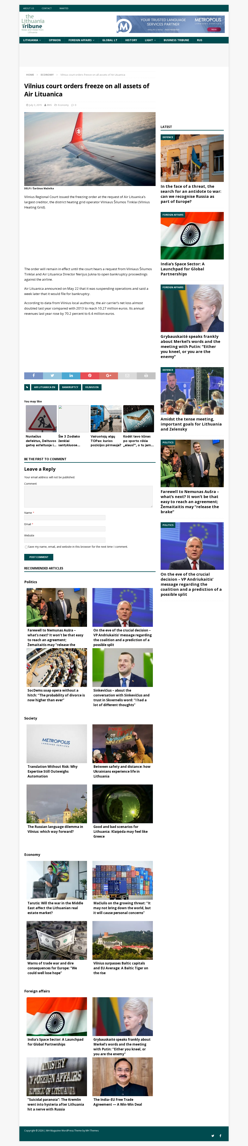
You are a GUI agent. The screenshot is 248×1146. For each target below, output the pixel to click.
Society (30, 718)
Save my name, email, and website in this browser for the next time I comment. (78, 546)
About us (28, 8)
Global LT (109, 40)
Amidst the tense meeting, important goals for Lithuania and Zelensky (191, 424)
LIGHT (149, 40)
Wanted (63, 8)
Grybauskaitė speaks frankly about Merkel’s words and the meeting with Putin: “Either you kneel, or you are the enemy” (190, 346)
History (131, 40)
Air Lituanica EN (44, 387)
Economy (63, 105)
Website (29, 535)
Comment (30, 483)
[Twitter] (212, 1135)
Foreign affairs (80, 40)
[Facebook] (220, 1135)
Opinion (55, 40)
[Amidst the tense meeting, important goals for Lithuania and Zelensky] (192, 391)
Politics (30, 581)
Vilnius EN (92, 387)
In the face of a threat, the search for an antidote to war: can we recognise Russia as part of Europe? (191, 194)
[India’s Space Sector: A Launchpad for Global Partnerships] (192, 235)
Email (28, 524)
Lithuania (30, 40)
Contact (47, 8)
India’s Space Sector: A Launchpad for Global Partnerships (183, 269)
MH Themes (92, 1130)
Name (28, 513)
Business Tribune (176, 40)
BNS (49, 105)
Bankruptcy (70, 387)
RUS (199, 40)
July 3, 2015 (35, 105)
